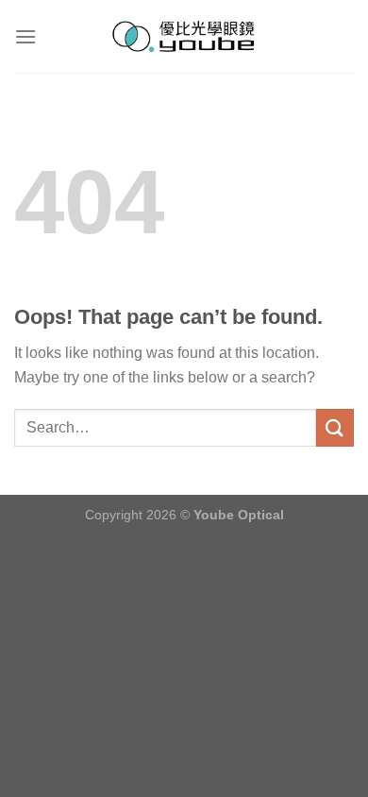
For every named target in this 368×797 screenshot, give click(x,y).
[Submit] (335, 427)
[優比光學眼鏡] (184, 36)
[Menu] (25, 36)
